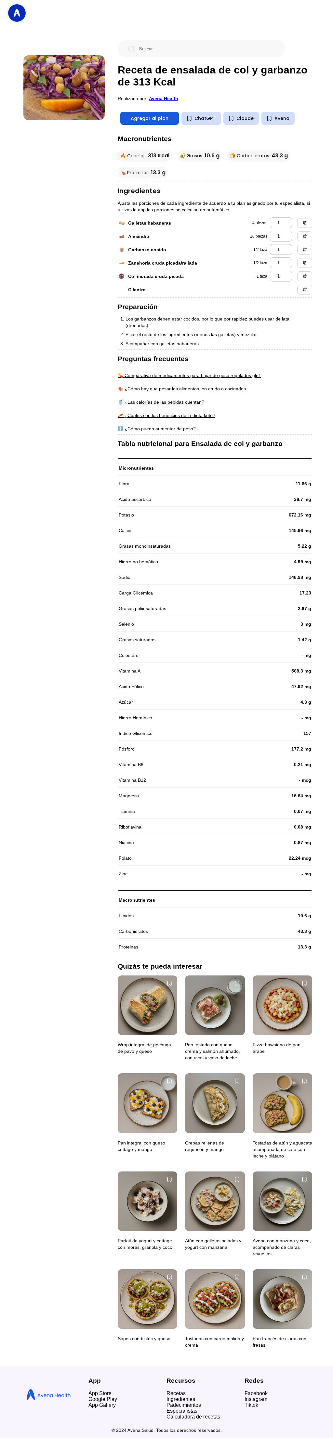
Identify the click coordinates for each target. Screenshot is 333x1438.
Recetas (176, 1393)
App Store (100, 1393)
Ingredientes (180, 1399)
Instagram (256, 1399)
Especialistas (181, 1411)
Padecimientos (183, 1405)
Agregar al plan (149, 118)
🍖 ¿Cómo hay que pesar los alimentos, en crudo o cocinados (182, 388)
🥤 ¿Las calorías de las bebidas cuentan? (161, 402)
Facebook (256, 1393)
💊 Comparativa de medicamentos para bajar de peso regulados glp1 (189, 375)
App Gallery (102, 1405)
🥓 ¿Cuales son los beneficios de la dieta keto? (166, 415)
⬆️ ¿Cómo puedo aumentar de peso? (157, 428)
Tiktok (251, 1405)
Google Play (102, 1399)
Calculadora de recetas (193, 1416)
